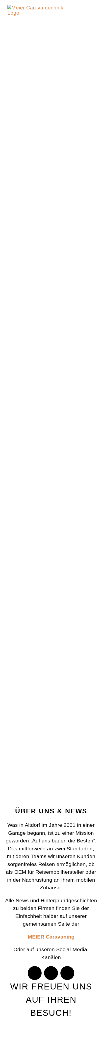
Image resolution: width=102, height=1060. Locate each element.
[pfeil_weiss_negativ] (53, 757)
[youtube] (67, 973)
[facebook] (35, 973)
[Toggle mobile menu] (93, 15)
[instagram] (51, 973)
